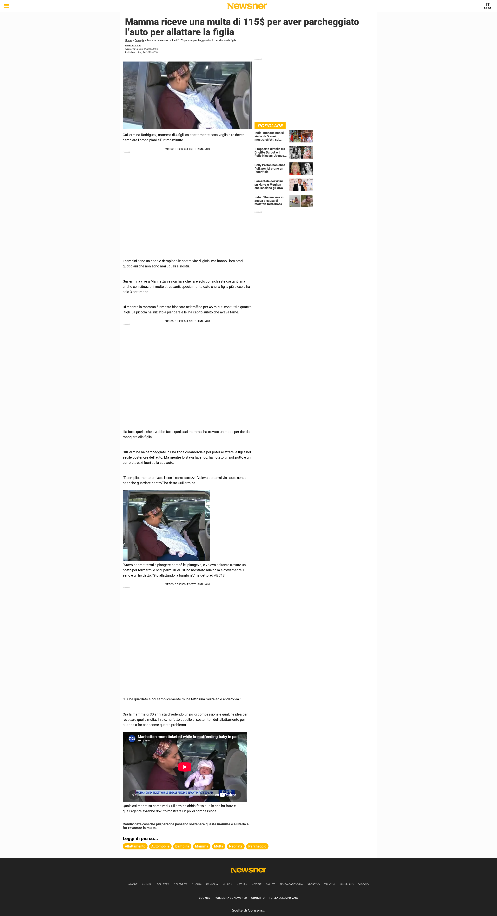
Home (128, 40)
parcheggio (257, 846)
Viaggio (363, 884)
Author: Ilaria (133, 45)
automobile (160, 846)
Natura (242, 884)
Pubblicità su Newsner (231, 897)
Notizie (257, 884)
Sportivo (313, 884)
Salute (270, 884)
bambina (182, 846)
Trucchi (329, 884)
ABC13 (219, 575)
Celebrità (180, 884)
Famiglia (139, 40)
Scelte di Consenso (248, 910)
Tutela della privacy (283, 897)
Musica (227, 884)
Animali (147, 884)
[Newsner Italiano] (247, 6)
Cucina (197, 884)
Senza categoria (291, 884)
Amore (132, 884)
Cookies (204, 897)
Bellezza (163, 884)
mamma (201, 846)
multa (218, 846)
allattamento (135, 846)
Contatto (258, 897)
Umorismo (347, 884)
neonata (235, 846)
